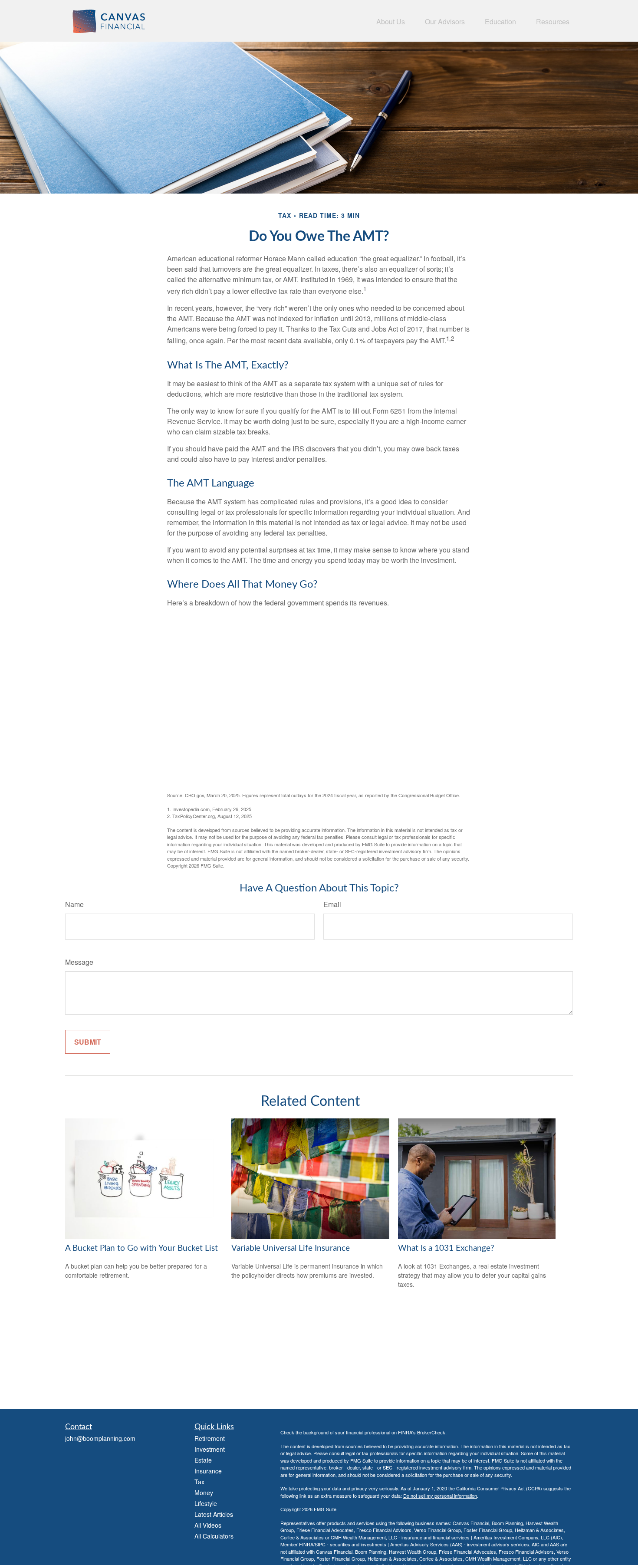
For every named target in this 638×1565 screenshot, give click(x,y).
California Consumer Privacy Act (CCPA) (499, 1488)
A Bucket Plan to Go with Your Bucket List (141, 1248)
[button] (390, 21)
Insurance (208, 1470)
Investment (209, 1449)
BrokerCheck (431, 1432)
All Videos (207, 1525)
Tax (199, 1481)
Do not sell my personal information (440, 1495)
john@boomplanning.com (100, 1438)
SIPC (320, 1544)
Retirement (209, 1438)
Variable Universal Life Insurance (290, 1248)
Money (203, 1492)
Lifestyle (205, 1503)
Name (74, 904)
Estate (203, 1460)
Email (332, 904)
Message (79, 962)
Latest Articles (213, 1514)
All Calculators (213, 1536)
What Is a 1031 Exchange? (446, 1248)
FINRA (306, 1544)
